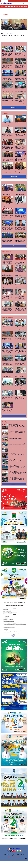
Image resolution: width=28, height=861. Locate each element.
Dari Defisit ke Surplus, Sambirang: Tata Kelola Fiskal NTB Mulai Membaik (7, 135)
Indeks (5, 854)
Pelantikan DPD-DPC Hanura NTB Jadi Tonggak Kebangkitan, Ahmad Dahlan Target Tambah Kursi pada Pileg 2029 (7, 205)
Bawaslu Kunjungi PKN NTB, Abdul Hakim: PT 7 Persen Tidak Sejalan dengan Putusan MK (7, 217)
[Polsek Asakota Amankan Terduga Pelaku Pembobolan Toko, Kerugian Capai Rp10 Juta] (7, 304)
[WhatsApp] (18, 851)
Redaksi (8, 854)
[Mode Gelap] (24, 3)
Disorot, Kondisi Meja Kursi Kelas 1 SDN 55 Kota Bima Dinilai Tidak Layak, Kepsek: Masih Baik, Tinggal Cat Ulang (7, 66)
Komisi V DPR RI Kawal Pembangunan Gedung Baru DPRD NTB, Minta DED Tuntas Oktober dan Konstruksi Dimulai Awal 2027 (7, 171)
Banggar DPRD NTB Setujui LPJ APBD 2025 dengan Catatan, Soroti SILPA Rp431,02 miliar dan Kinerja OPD (20, 159)
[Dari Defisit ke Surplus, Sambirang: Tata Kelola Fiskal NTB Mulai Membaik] (7, 130)
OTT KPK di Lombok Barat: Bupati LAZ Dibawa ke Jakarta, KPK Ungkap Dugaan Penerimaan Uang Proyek (20, 298)
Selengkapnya (13, 107)
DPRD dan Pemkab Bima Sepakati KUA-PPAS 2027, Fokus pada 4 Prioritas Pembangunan (20, 66)
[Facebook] (8, 851)
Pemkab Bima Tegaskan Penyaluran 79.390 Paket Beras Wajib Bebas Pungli (19, 101)
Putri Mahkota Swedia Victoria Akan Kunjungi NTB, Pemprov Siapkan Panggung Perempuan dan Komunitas (20, 78)
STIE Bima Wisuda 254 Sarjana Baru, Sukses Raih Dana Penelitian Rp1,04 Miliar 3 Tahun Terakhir (20, 90)
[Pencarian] (26, 3)
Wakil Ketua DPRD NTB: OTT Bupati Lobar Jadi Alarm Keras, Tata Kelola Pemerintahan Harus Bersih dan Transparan (7, 159)
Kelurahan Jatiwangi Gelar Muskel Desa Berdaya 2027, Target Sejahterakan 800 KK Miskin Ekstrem (7, 90)
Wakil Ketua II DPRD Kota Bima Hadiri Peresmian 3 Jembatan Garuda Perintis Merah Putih (7, 193)
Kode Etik (13, 854)
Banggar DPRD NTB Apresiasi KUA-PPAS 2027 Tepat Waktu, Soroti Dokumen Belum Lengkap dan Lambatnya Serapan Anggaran (20, 171)
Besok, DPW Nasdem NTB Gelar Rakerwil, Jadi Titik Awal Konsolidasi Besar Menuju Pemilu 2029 (7, 240)
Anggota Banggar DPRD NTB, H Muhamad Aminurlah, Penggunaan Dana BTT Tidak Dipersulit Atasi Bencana (7, 124)
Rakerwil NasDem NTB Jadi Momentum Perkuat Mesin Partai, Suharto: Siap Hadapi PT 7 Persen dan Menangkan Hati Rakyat (20, 228)
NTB (4, 31)
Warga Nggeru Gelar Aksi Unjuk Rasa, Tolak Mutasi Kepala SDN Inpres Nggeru (20, 387)
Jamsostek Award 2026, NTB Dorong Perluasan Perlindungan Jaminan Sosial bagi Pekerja (7, 102)
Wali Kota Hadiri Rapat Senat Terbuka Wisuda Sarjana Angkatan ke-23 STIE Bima (7, 78)
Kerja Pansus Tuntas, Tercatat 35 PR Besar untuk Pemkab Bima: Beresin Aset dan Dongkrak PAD (20, 205)
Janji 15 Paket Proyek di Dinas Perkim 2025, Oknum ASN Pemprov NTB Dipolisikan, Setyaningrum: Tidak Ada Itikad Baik (20, 274)
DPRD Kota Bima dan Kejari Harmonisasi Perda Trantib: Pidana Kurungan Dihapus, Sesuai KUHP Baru (20, 240)
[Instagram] (15, 851)
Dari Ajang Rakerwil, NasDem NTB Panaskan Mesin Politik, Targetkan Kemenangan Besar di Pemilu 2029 (7, 228)
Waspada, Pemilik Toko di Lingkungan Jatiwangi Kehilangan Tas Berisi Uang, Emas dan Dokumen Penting (7, 262)
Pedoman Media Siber (20, 854)
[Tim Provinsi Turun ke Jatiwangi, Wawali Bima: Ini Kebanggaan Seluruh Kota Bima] (5, 432)
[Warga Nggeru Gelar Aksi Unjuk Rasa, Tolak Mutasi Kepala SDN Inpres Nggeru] (20, 381)
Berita (2, 31)
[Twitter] (11, 851)
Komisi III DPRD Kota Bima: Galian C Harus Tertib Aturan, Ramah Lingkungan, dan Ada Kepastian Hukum (20, 309)
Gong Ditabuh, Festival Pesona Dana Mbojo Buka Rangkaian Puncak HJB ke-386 (17, 455)
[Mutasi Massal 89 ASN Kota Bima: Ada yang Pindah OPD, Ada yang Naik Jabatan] (5, 473)
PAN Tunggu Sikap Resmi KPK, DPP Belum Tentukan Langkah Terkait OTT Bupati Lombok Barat (20, 286)
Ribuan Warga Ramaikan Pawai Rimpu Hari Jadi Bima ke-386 (17, 449)
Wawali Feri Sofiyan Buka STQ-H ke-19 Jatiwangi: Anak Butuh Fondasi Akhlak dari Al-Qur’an (17, 467)
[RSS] (20, 851)
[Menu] (2, 3)
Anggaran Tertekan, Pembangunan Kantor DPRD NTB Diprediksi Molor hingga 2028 (7, 147)
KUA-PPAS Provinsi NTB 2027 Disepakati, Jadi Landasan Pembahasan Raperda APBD (20, 135)
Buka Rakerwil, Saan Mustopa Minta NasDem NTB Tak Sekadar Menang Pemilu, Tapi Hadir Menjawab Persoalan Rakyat (20, 216)
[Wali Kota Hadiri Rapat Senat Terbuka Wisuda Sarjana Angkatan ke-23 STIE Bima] (7, 73)
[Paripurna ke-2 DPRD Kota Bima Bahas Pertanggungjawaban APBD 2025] (5, 438)
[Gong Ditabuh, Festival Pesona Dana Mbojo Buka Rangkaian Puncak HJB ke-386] (5, 455)
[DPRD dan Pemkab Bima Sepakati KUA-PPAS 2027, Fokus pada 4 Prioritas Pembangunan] (20, 61)
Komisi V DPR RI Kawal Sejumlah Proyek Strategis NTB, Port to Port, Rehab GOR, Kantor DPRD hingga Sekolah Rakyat (20, 147)
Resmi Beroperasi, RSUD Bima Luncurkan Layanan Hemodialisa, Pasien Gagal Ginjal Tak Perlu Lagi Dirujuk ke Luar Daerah (20, 54)
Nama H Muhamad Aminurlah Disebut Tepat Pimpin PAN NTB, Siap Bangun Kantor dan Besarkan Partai (20, 193)
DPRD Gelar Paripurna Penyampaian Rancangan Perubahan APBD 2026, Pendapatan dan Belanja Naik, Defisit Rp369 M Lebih (20, 124)
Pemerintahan (8, 31)
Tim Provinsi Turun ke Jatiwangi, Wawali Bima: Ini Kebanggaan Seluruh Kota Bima (17, 432)
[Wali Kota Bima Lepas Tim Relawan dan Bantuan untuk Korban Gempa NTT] (7, 49)
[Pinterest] (13, 851)
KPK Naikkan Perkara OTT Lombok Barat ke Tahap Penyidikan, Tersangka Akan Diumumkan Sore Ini (7, 286)
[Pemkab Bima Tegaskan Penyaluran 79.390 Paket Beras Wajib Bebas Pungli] (20, 96)
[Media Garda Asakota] (7, 3)
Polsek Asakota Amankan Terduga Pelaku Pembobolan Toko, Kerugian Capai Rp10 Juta (7, 309)
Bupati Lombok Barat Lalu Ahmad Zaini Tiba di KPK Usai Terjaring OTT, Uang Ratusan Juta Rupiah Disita (7, 298)
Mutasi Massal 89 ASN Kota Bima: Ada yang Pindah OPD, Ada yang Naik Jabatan (17, 473)
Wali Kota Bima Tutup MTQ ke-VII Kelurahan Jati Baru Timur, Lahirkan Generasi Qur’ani (16, 461)
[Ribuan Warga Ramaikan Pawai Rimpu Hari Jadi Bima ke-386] (5, 449)
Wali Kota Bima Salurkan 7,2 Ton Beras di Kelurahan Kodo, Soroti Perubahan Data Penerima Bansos (7, 387)
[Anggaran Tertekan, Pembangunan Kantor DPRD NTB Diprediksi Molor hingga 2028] (7, 142)
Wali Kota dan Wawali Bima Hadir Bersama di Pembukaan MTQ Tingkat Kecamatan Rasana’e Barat (7, 399)
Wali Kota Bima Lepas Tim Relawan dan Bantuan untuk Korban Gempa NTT (7, 54)
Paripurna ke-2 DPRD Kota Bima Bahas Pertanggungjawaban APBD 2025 (16, 438)
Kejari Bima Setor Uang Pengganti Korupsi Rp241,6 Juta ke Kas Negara (20, 262)
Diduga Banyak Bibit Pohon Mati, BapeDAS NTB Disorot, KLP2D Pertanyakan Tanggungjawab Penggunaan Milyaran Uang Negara (20, 399)
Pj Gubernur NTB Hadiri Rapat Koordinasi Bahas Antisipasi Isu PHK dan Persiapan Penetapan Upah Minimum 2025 (13, 35)
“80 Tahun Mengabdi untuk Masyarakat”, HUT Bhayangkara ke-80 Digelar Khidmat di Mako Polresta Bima (17, 479)
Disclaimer (14, 855)
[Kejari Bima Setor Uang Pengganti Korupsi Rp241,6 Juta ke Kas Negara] (20, 257)
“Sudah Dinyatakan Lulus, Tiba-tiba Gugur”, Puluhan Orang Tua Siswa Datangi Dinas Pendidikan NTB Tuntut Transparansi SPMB (17, 444)
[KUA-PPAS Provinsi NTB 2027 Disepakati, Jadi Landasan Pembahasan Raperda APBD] (20, 130)
